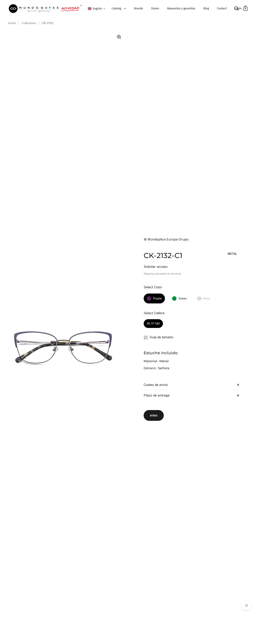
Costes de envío (156, 385)
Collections (29, 23)
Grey (206, 298)
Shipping (149, 273)
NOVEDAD (70, 8)
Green (182, 298)
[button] (97, 8)
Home (12, 23)
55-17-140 (153, 323)
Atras (153, 415)
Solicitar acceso (156, 267)
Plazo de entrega (156, 395)
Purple (157, 298)
